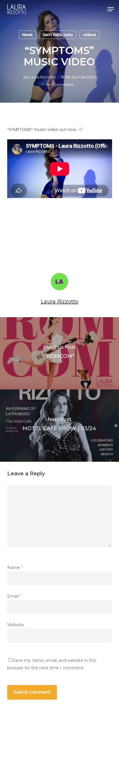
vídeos (89, 35)
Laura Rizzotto (42, 77)
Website (15, 624)
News (27, 35)
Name (15, 567)
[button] (110, 9)
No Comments (59, 84)
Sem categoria (58, 35)
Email (14, 596)
